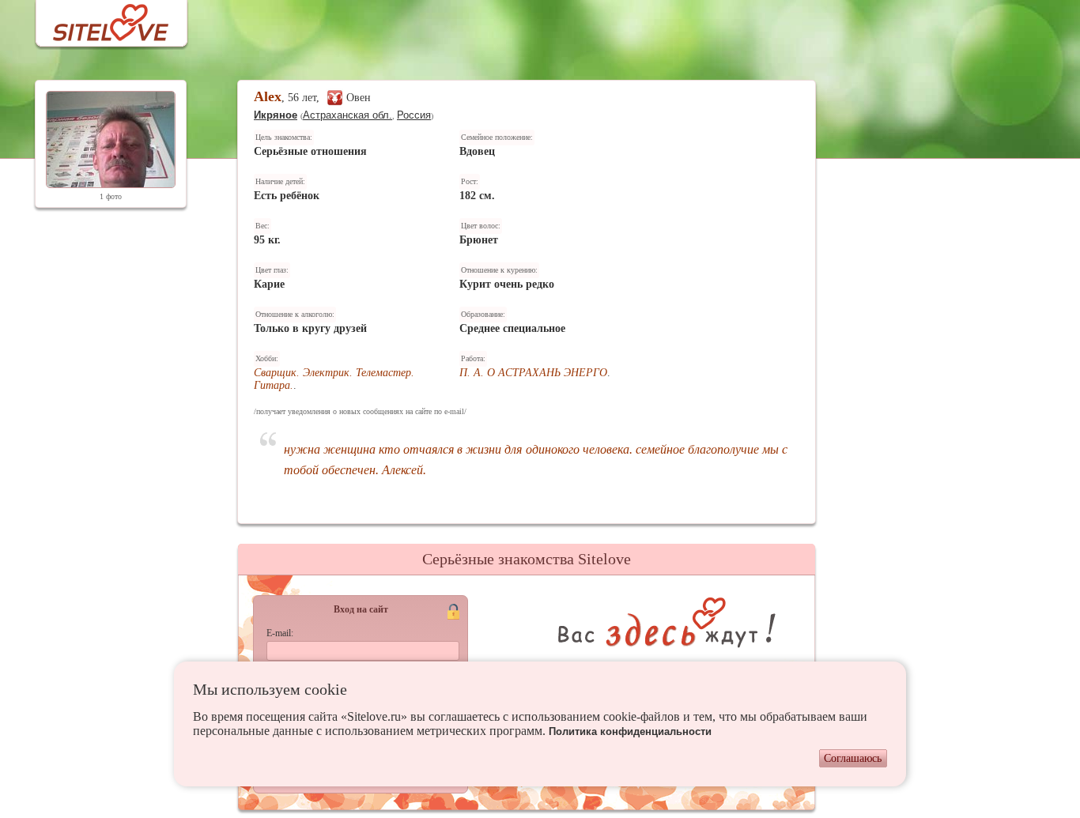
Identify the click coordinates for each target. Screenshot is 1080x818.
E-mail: (279, 633)
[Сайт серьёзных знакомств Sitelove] (98, 18)
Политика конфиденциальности (630, 731)
